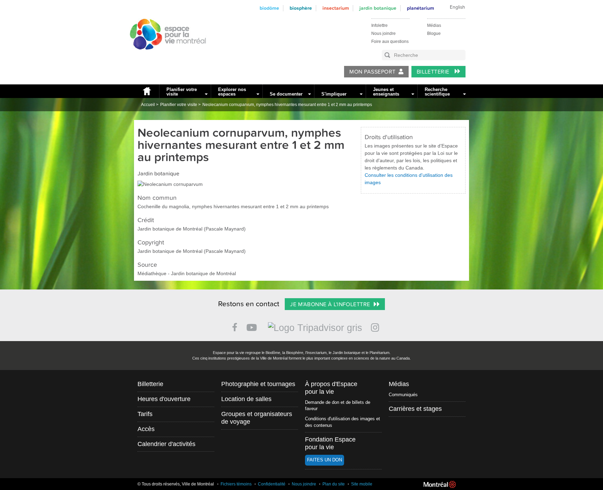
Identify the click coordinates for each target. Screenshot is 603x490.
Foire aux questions (390, 41)
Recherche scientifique (437, 92)
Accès (146, 428)
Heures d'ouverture (164, 398)
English (457, 7)
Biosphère (301, 8)
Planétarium (420, 8)
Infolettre (379, 25)
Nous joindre (383, 33)
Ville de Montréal (440, 484)
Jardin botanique (377, 8)
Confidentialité (271, 484)
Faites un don (324, 459)
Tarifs (144, 413)
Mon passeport (372, 71)
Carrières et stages (415, 408)
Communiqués (403, 394)
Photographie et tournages (258, 383)
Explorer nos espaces (232, 92)
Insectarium (335, 8)
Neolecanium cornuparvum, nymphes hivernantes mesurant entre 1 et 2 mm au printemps (287, 104)
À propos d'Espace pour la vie (331, 387)
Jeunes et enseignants (386, 92)
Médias (434, 25)
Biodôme (269, 8)
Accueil (146, 91)
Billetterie (434, 71)
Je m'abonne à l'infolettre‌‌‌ (330, 304)
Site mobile (361, 484)
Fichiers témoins (236, 484)
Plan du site (333, 484)
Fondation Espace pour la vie (330, 443)
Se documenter (286, 94)
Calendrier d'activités (166, 443)
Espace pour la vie (164, 56)
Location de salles (246, 398)
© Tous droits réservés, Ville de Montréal (175, 484)
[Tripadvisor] (315, 325)
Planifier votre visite (181, 92)
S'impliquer (334, 94)
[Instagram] (376, 326)
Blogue (434, 33)
